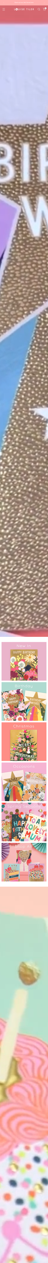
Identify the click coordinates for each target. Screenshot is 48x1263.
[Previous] (4, 2)
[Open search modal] (38, 9)
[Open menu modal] (3, 9)
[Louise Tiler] (24, 9)
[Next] (44, 2)
